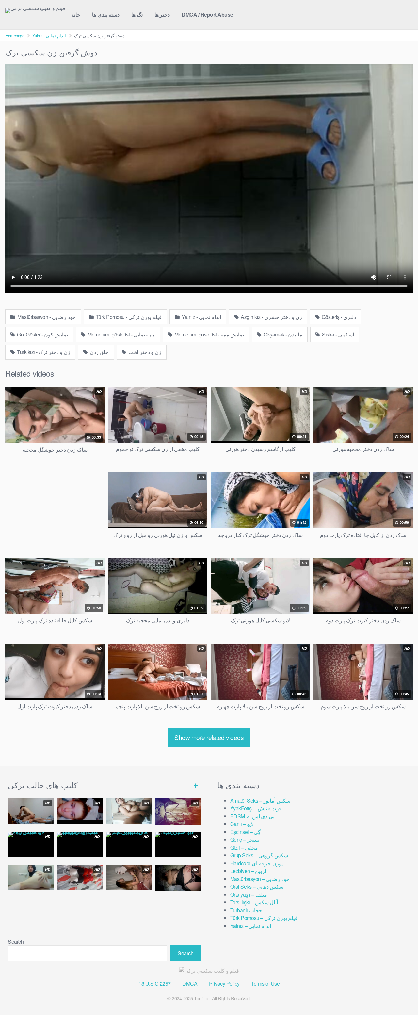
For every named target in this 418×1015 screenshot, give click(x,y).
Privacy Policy (224, 983)
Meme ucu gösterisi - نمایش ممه (208, 334)
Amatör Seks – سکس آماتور (260, 800)
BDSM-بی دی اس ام (252, 816)
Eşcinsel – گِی (245, 831)
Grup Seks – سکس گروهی (259, 855)
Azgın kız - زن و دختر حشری (271, 316)
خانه (75, 14)
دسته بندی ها (106, 14)
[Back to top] (400, 994)
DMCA (189, 983)
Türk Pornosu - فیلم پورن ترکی (128, 316)
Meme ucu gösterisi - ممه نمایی (121, 334)
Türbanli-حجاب (246, 910)
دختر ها (162, 14)
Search (16, 941)
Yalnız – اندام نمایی (250, 925)
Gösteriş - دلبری (338, 316)
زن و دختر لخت (144, 352)
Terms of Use (265, 983)
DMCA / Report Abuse (207, 14)
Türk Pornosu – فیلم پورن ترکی (264, 918)
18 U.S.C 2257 (154, 983)
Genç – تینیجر (245, 839)
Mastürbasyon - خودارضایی (46, 316)
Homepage (14, 35)
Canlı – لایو (242, 824)
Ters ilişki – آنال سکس (254, 902)
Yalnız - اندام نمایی (49, 35)
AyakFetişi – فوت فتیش (255, 808)
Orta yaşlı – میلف (248, 894)
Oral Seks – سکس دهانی (257, 886)
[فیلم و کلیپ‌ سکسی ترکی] (35, 10)
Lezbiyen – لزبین (248, 871)
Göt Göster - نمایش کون (42, 334)
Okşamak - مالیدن (283, 334)
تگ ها (137, 14)
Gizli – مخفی (244, 847)
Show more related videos (209, 737)
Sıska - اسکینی (337, 334)
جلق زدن (98, 352)
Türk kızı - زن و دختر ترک (43, 352)
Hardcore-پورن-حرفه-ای (256, 863)
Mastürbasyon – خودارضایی (260, 878)
